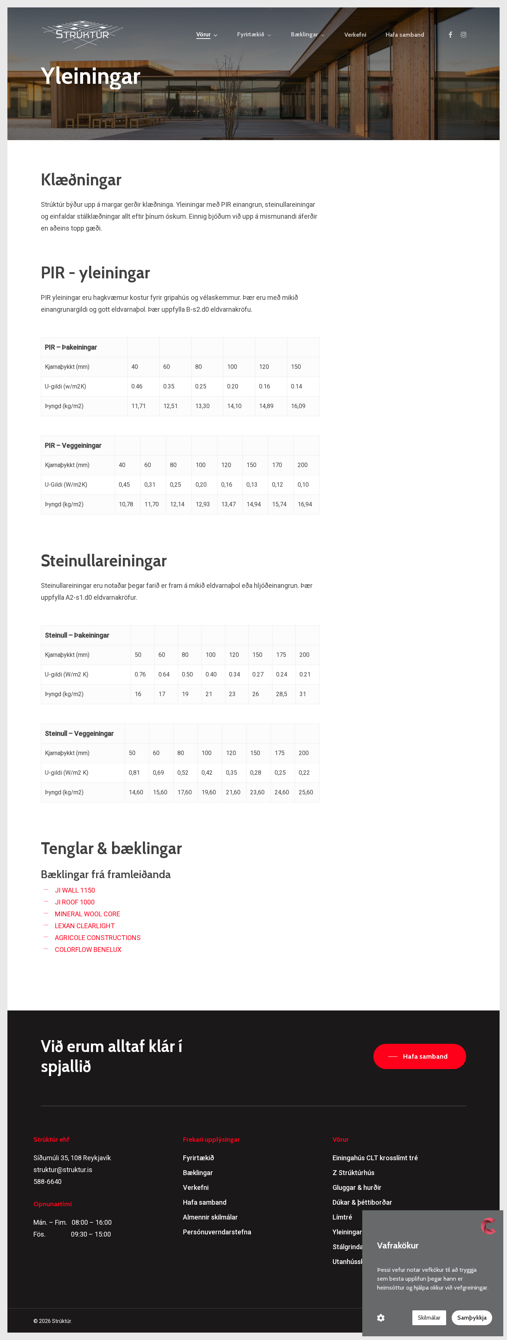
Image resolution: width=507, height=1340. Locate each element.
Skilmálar (429, 1317)
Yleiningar (347, 1232)
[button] (419, 1056)
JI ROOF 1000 (75, 902)
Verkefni (196, 1187)
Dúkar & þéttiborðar (362, 1202)
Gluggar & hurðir (357, 1187)
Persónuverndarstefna (217, 1232)
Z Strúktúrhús (353, 1173)
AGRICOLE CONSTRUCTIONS (98, 938)
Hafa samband (204, 1202)
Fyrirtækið (198, 1158)
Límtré (342, 1217)
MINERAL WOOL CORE (87, 914)
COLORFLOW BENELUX (88, 949)
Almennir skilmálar (210, 1217)
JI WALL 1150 (75, 890)
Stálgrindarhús (355, 1247)
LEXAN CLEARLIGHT (85, 926)
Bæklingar (198, 1173)
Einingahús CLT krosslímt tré (375, 1158)
